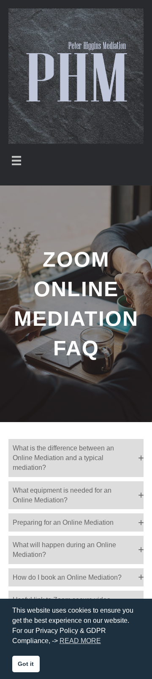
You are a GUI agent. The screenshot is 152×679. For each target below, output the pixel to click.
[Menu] (16, 161)
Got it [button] (26, 663)
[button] (76, 458)
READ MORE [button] (80, 640)
